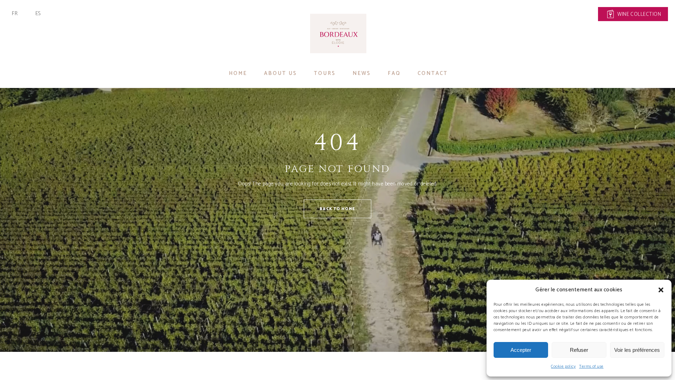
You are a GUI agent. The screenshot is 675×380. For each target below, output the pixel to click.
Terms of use (591, 366)
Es (38, 13)
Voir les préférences (637, 350)
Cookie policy (563, 366)
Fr (15, 13)
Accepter (520, 350)
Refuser (579, 350)
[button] (660, 289)
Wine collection (639, 14)
